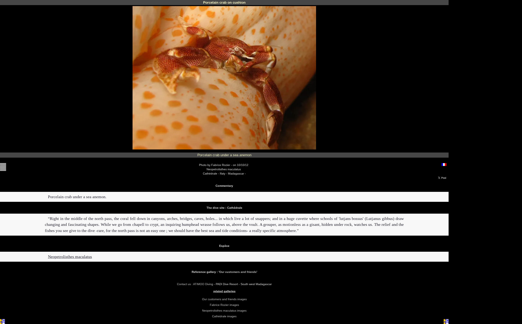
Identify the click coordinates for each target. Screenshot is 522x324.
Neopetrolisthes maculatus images (224, 310)
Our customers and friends (238, 271)
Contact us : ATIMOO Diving (195, 284)
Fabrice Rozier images (224, 304)
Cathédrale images (224, 316)
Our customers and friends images (224, 299)
